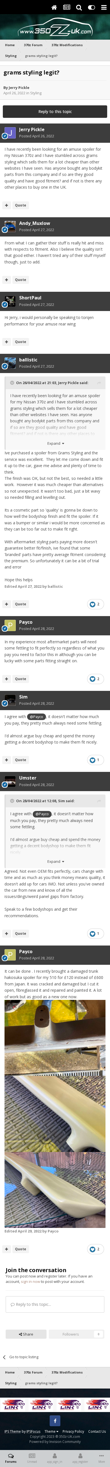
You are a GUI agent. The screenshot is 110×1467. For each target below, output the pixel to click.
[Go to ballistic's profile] (10, 363)
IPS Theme (13, 1431)
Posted (36, 136)
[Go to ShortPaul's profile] (10, 301)
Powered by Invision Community (55, 1441)
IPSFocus (33, 1431)
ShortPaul (30, 298)
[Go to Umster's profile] (10, 781)
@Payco (36, 716)
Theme (50, 1431)
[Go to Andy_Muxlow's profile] (10, 226)
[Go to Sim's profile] (10, 700)
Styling (35, 92)
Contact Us (97, 1431)
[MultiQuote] (6, 205)
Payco (25, 622)
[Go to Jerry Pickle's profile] (10, 133)
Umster (27, 778)
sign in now (30, 1281)
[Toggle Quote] (12, 382)
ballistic (28, 360)
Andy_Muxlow (34, 223)
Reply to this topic (55, 111)
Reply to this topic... (33, 1304)
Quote (20, 205)
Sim (23, 697)
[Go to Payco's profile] (10, 625)
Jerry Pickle (19, 87)
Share (27, 1334)
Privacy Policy (73, 1431)
